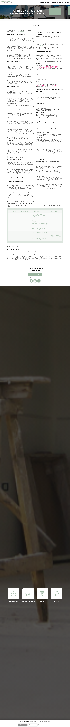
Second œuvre (55, 2)
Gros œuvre (47, 2)
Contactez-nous (55, 13)
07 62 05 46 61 (55, 9)
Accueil (42, 2)
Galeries (61, 2)
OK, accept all (23, 724)
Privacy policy (49, 724)
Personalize (41, 724)
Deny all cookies (33, 724)
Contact (67, 2)
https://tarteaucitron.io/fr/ (37, 229)
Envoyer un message (35, 274)
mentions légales (21, 31)
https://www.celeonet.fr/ (37, 239)
